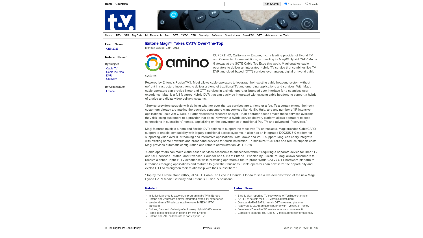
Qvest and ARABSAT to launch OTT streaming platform (270, 202)
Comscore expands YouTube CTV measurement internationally (275, 212)
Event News (114, 44)
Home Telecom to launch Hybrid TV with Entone (177, 212)
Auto (167, 35)
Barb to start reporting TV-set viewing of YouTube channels (273, 195)
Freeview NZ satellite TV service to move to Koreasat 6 (270, 209)
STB (126, 35)
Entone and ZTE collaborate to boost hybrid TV (176, 216)
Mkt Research (153, 35)
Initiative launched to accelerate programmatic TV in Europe (184, 195)
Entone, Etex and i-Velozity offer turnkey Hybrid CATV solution (185, 209)
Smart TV (248, 35)
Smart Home (232, 35)
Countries (121, 4)
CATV (184, 35)
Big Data (137, 35)
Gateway (111, 78)
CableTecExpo (115, 72)
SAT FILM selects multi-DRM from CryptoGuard (266, 199)
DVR (109, 75)
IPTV (118, 35)
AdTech (284, 35)
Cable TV (111, 68)
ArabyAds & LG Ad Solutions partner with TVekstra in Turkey (273, 205)
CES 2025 (112, 48)
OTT (259, 35)
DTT (175, 35)
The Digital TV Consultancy (124, 228)
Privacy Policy (211, 228)
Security (204, 35)
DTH (193, 35)
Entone (110, 91)
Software (217, 35)
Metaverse (271, 35)
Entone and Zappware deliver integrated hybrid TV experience (186, 199)
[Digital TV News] (128, 20)
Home (109, 4)
